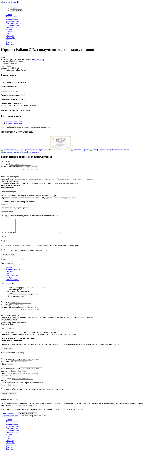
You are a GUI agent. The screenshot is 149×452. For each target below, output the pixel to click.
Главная (9, 15)
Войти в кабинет (7, 364)
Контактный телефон (9, 167)
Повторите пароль (8, 373)
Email (4, 241)
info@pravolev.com (9, 413)
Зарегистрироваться (9, 393)
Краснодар (10, 36)
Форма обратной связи (28, 413)
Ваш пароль (5, 361)
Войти (20, 353)
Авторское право (12, 21)
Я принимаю (25, 250)
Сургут (8, 34)
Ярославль (10, 44)
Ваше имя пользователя (10, 359)
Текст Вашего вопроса (10, 177)
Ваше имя (5, 162)
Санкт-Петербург (12, 27)
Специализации (12, 19)
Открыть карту (38, 60)
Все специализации (10, 416)
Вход (14, 8)
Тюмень (9, 31)
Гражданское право (13, 23)
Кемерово (9, 42)
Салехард (9, 271)
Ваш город (5, 164)
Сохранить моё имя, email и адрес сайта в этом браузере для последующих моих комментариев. (42, 245)
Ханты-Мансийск (13, 275)
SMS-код (22, 382)
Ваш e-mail (5, 376)
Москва (9, 29)
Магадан (9, 278)
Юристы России (12, 17)
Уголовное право (12, 25)
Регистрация (17, 11)
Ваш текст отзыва (8, 233)
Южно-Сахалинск (13, 269)
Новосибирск (11, 40)
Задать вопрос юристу (10, 181)
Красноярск (10, 38)
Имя (3, 237)
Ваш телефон (6, 378)
